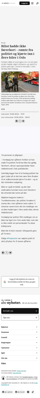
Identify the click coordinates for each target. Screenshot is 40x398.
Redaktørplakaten (28, 377)
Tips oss (6, 317)
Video (3, 363)
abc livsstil (21, 392)
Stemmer (5, 332)
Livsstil (4, 337)
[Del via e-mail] (23, 121)
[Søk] (37, 3)
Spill (3, 353)
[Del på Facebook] (16, 121)
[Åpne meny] (32, 3)
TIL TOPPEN (5, 300)
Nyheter (4, 327)
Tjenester (5, 348)
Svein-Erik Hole (17, 373)
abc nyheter (9, 392)
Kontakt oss (8, 311)
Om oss (4, 358)
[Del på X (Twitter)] (20, 121)
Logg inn (24, 3)
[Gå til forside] (10, 3)
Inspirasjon (5, 342)
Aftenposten (12, 238)
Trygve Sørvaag (21, 371)
